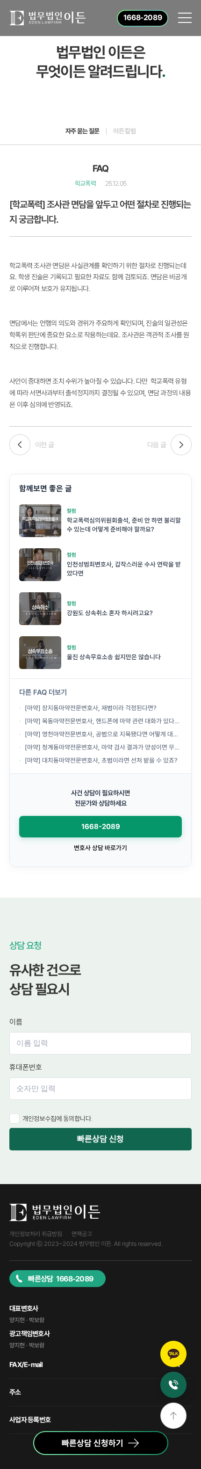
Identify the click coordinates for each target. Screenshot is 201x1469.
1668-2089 (100, 826)
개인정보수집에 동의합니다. (57, 1118)
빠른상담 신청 (100, 1139)
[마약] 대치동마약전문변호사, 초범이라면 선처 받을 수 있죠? (101, 760)
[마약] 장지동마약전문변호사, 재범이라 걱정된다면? (91, 708)
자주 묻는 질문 (82, 131)
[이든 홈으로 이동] (47, 18)
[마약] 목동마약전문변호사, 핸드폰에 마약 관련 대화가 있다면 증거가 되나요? (103, 721)
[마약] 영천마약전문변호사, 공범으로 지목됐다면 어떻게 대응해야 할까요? (103, 734)
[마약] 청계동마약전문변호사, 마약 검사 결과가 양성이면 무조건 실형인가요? (103, 747)
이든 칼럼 (124, 131)
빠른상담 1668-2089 (60, 1278)
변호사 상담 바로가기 (100, 847)
